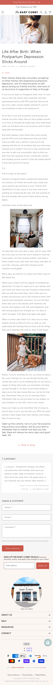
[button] (2, 12)
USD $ (26, 644)
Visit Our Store (27, 609)
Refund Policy (41, 675)
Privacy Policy (27, 675)
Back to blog (28, 445)
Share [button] (7, 72)
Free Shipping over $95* (26, 7)
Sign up (42, 566)
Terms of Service (13, 675)
